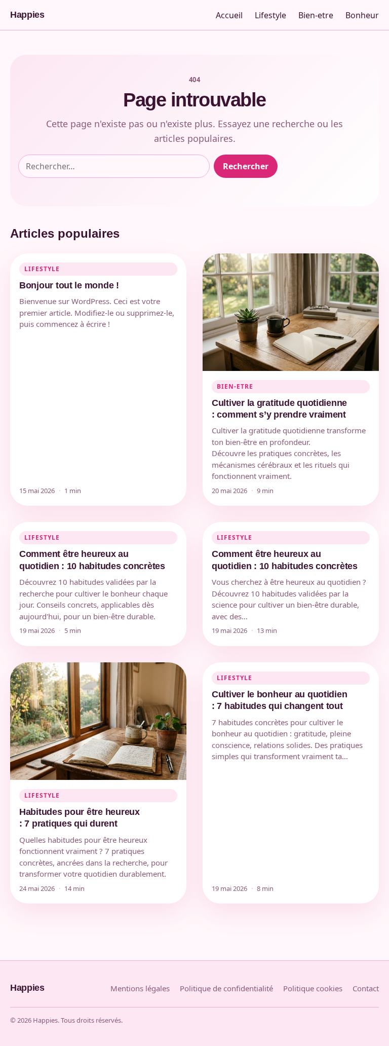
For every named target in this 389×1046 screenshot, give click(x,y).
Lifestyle (270, 15)
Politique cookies (312, 988)
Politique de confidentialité (226, 988)
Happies (27, 15)
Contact (366, 988)
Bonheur (362, 15)
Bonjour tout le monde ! (69, 285)
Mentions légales (140, 988)
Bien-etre (315, 15)
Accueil (229, 15)
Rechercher (245, 166)
